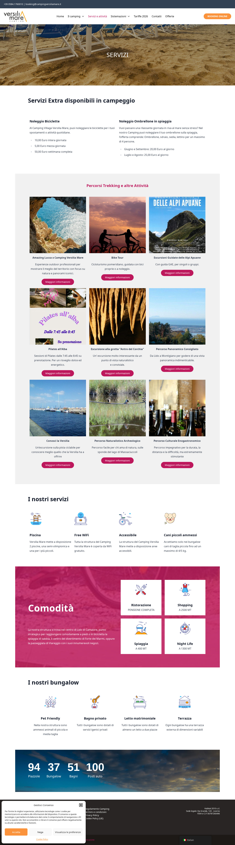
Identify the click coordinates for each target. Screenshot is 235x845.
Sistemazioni (118, 16)
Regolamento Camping (97, 808)
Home (60, 16)
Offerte (169, 16)
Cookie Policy (42, 839)
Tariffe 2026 (141, 16)
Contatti (156, 16)
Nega (40, 832)
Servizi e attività (97, 16)
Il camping (74, 16)
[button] (80, 805)
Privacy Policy (92, 815)
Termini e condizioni (95, 812)
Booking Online (217, 16)
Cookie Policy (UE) (94, 818)
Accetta (16, 832)
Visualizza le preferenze (68, 832)
